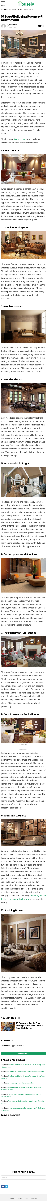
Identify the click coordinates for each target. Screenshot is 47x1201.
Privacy (19, 1198)
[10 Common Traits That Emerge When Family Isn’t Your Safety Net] (8, 1026)
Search (43, 1177)
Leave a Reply (23, 1053)
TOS (26, 1198)
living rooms (19, 139)
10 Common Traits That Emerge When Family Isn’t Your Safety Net (29, 1026)
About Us (34, 1198)
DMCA (12, 1198)
